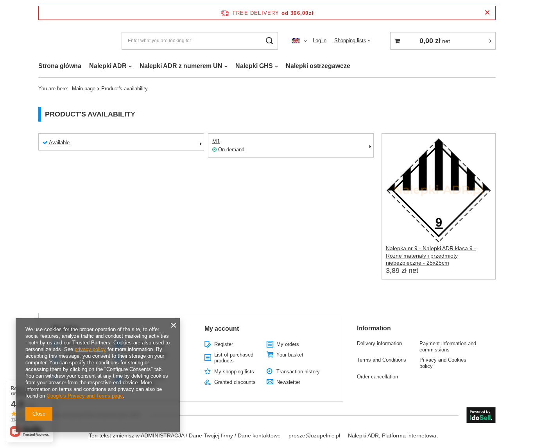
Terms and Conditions (381, 360)
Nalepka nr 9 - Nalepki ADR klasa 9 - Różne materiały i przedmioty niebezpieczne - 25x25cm (431, 255)
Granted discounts (235, 382)
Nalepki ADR (108, 66)
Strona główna (59, 66)
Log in (319, 40)
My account (221, 328)
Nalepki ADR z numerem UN (181, 66)
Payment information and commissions (447, 346)
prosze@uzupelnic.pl (314, 435)
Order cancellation (377, 377)
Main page (83, 88)
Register (223, 344)
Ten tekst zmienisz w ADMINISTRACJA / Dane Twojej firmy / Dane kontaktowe (185, 435)
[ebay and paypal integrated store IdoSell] (481, 415)
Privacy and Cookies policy (442, 363)
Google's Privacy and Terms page (85, 396)
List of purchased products (233, 358)
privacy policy (90, 349)
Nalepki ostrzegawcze (318, 66)
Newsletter (288, 382)
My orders (287, 344)
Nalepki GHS (254, 66)
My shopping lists (234, 372)
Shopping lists (350, 40)
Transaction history (298, 372)
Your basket (289, 355)
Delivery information (379, 343)
